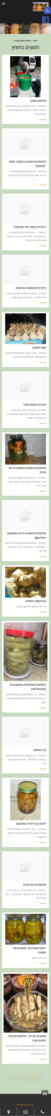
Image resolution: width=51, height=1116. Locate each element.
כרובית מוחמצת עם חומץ (31, 288)
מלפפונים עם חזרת (34, 885)
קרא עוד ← (41, 119)
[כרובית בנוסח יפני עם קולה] (25, 209)
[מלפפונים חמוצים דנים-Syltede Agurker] (25, 515)
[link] (42, 1112)
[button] (47, 10)
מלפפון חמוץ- (38, 101)
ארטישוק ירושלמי (35, 601)
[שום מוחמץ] (25, 328)
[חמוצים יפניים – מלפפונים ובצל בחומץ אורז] (25, 1003)
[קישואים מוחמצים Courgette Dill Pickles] (25, 651)
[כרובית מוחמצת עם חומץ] (25, 270)
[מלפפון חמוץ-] (25, 76)
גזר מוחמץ (39, 750)
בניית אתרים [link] (23, 1105)
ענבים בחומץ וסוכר (34, 404)
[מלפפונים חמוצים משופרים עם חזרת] (25, 449)
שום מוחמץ (39, 347)
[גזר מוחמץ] (25, 732)
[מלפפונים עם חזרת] (25, 867)
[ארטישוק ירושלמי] (25, 582)
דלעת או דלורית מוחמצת (31, 824)
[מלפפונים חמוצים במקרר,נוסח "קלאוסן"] (25, 144)
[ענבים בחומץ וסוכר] (25, 387)
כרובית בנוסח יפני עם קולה (29, 227)
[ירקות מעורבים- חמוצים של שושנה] (25, 929)
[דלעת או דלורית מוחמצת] (25, 799)
